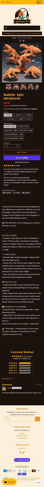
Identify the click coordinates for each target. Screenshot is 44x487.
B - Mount (17, 115)
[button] (8, 86)
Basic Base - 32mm (26, 130)
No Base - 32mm (23, 126)
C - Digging (28, 115)
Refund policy (35, 478)
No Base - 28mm (10, 126)
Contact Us (22, 448)
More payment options (22, 162)
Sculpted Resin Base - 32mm (14, 138)
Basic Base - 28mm (11, 130)
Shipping (7, 106)
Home (14, 38)
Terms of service (21, 480)
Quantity (7, 143)
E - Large (20, 119)
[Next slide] (40, 86)
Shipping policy (33, 480)
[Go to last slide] (3, 86)
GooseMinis (12, 478)
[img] (7, 385)
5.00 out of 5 (27, 356)
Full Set (28, 119)
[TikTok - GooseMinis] (23, 40)
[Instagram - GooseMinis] (20, 40)
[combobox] (22, 28)
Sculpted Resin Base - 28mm (14, 134)
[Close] (37, 28)
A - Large (8, 115)
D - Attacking (9, 119)
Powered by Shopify (23, 478)
